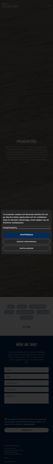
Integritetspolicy (10, 227)
